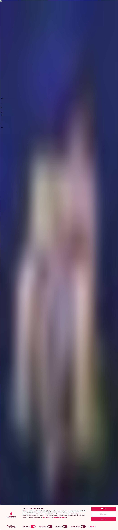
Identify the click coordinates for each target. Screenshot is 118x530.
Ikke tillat (103, 519)
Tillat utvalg (103, 514)
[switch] (49, 526)
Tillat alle (103, 509)
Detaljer (91, 526)
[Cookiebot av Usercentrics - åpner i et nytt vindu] (11, 526)
